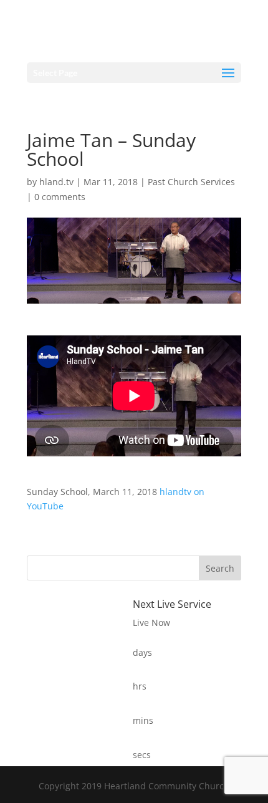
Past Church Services (191, 182)
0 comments (59, 197)
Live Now (151, 622)
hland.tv (56, 182)
